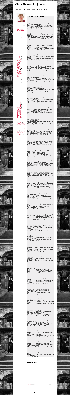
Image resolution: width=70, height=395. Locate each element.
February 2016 (19, 56)
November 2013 (19, 82)
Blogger (37, 392)
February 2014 (19, 79)
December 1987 (19, 108)
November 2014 (19, 71)
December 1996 (19, 98)
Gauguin (19, 123)
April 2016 (18, 54)
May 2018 (18, 36)
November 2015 (19, 59)
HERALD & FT (28, 9)
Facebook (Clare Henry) (20, 30)
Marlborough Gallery (21, 128)
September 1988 (19, 107)
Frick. (20, 122)
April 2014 (18, 77)
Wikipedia (38, 9)
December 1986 (19, 110)
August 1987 (18, 109)
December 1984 (19, 112)
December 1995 (19, 99)
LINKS (24, 9)
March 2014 (18, 78)
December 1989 (19, 105)
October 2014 (18, 72)
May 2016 (18, 53)
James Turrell (21, 127)
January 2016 (18, 57)
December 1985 (19, 111)
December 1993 (19, 101)
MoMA (22, 129)
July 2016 (18, 51)
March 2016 (18, 55)
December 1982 (19, 114)
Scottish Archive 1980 (22, 132)
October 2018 (19, 35)
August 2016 (18, 50)
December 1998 (19, 96)
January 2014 (18, 80)
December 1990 (19, 104)
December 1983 (19, 113)
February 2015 (19, 68)
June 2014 (18, 75)
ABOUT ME (20, 9)
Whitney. (21, 134)
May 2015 (18, 65)
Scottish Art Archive (20, 29)
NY (20, 130)
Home (41, 384)
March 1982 (18, 115)
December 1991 (19, 103)
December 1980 (19, 117)
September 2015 (19, 61)
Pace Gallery (23, 130)
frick (18, 122)
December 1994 (19, 100)
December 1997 (19, 97)
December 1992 (19, 102)
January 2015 (18, 69)
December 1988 (19, 106)
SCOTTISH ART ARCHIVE (44, 9)
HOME (17, 9)
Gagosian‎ (24, 122)
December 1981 (19, 116)
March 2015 (18, 67)
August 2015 (18, 62)
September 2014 (19, 73)
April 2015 (18, 66)
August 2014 (18, 74)
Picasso (21, 131)
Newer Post (29, 384)
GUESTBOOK (33, 9)
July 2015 (18, 63)
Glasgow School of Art (19, 124)
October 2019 (19, 34)
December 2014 (19, 70)
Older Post (52, 384)
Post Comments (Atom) (34, 385)
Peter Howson (18, 131)
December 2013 (19, 81)
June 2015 (18, 64)
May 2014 (18, 76)
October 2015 (18, 60)
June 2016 (18, 52)
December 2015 (19, 58)
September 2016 (19, 49)
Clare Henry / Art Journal (31, 4)
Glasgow (22, 123)
